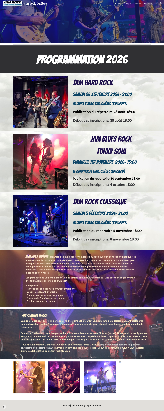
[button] (161, 3)
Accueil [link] (118, 3)
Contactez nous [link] (150, 3)
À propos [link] (127, 3)
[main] (82, 59)
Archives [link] (138, 3)
